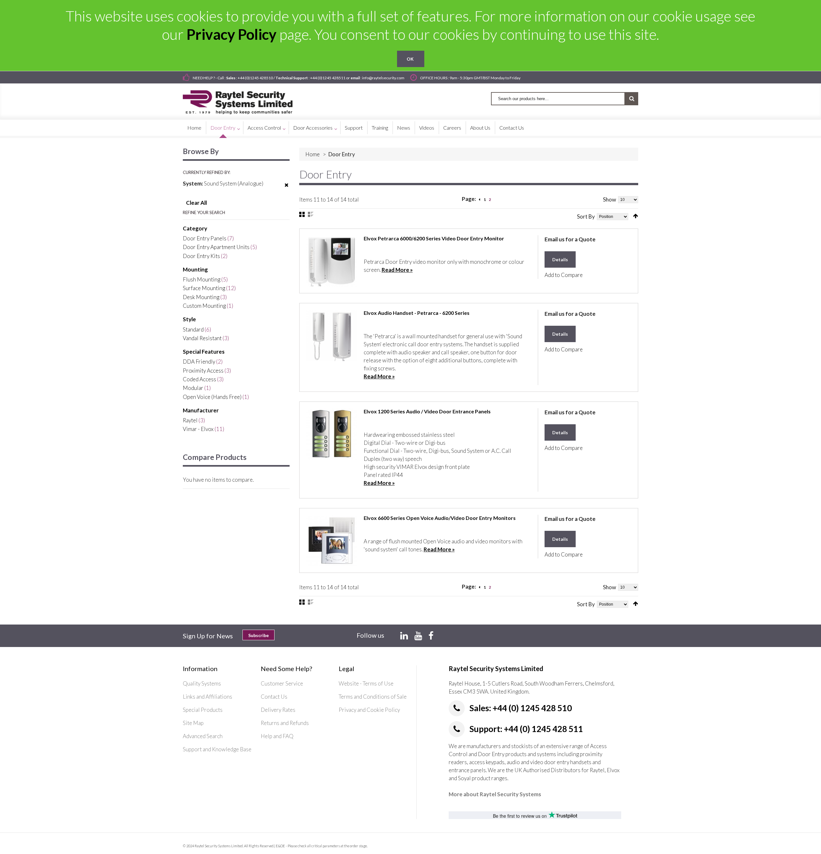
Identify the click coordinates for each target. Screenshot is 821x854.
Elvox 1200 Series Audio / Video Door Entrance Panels (427, 411)
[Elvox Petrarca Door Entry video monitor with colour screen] (331, 261)
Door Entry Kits (201, 256)
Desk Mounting (201, 297)
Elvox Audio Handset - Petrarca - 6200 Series (417, 313)
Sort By (586, 216)
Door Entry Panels (204, 238)
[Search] (631, 98)
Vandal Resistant (202, 338)
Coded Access (199, 379)
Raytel (190, 420)
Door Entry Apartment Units (216, 247)
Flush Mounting (201, 279)
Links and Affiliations (207, 696)
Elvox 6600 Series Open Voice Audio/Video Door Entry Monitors (440, 518)
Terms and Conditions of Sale (373, 696)
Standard (193, 329)
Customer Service (282, 683)
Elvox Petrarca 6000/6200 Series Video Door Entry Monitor (434, 238)
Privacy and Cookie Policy (369, 709)
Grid (302, 214)
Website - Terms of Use (366, 683)
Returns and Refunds (285, 723)
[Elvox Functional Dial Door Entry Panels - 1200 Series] (331, 434)
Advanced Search (203, 736)
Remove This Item (286, 189)
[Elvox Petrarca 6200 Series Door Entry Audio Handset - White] (331, 335)
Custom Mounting (204, 305)
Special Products (203, 709)
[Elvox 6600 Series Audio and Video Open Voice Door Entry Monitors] (331, 540)
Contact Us (274, 696)
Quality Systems (202, 683)
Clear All (196, 202)
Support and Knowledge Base (217, 749)
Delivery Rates (278, 709)
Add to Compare (564, 275)
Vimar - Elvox (198, 429)
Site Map (193, 723)
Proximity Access (203, 370)
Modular (193, 387)
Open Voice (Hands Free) (212, 396)
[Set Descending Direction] (635, 216)
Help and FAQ (277, 736)
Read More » (397, 269)
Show (609, 199)
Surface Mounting (204, 288)
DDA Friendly (199, 361)
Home (312, 154)
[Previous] (479, 200)
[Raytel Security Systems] (245, 100)
